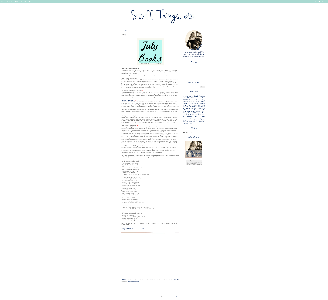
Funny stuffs (201, 105)
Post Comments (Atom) (133, 281)
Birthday (193, 98)
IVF (204, 106)
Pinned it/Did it (192, 113)
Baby (188, 98)
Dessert (202, 103)
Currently (193, 103)
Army (184, 98)
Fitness (195, 105)
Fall (192, 105)
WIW (203, 120)
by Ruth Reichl (127, 100)
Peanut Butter (191, 111)
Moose (189, 109)
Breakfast (192, 100)
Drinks (188, 105)
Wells (190, 121)
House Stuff (200, 106)
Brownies (198, 100)
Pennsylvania (198, 111)
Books (126, 229)
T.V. (200, 116)
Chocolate (191, 101)
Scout (195, 114)
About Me (197, 96)
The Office (194, 118)
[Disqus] (150, 255)
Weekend (185, 121)
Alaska (203, 96)
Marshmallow (202, 108)
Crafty (189, 103)
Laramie (195, 108)
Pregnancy (199, 113)
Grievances (185, 106)
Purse (203, 113)
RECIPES (16, 1)
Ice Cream (186, 108)
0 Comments (141, 228)
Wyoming (195, 121)
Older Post (176, 279)
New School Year (196, 109)
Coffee (197, 101)
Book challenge (201, 98)
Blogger (176, 296)
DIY (21, 1)
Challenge (185, 101)
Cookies (185, 103)
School (189, 114)
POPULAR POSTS (28, 1)
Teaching (188, 118)
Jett (192, 108)
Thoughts (191, 120)
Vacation (198, 120)
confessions (202, 121)
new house (190, 123)
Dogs (184, 105)
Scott (192, 114)
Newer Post (124, 279)
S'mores (185, 114)
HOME (2, 1)
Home (150, 279)
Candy (203, 100)
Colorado (202, 101)
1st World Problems (188, 96)
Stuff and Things (191, 116)
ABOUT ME (9, 1)
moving (185, 123)
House (195, 106)
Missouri (185, 109)
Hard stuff (191, 106)
